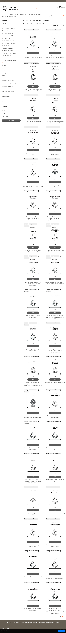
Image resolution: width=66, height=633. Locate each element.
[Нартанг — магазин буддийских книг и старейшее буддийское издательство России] (11, 7)
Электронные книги (6, 55)
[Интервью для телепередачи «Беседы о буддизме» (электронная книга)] (55, 365)
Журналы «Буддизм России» (8, 30)
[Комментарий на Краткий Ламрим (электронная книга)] (55, 136)
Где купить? (9, 622)
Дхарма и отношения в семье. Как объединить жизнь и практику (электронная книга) (33, 284)
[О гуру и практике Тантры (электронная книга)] (33, 496)
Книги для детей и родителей (9, 43)
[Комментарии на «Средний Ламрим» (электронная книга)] (55, 104)
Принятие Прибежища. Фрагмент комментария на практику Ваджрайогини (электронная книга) (55, 218)
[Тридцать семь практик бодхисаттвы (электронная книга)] (33, 72)
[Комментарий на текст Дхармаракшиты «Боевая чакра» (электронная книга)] (55, 559)
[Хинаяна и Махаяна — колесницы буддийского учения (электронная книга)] (33, 168)
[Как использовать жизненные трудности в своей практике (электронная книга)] (55, 265)
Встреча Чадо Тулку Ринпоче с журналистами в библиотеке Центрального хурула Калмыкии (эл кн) (33, 384)
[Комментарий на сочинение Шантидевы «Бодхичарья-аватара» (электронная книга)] (55, 38)
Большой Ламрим (6, 96)
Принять (61, 630)
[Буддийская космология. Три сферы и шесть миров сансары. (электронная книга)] (33, 38)
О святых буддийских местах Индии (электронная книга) (33, 448)
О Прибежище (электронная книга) (33, 121)
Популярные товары (7, 25)
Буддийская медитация (7, 50)
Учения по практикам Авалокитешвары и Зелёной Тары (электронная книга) (33, 416)
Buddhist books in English (8, 91)
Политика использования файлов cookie (41, 625)
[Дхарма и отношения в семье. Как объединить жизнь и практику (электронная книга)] (33, 265)
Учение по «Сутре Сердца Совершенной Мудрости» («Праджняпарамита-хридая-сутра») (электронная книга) (55, 611)
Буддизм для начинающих (8, 40)
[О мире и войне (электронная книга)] (33, 559)
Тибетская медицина (7, 78)
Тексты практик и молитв (8, 80)
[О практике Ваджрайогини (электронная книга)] (55, 168)
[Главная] (23, 20)
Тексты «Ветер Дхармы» (8, 62)
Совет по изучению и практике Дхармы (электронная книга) (33, 545)
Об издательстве (25, 14)
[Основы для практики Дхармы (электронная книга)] (33, 298)
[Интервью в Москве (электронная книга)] (55, 496)
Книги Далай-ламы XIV (7, 35)
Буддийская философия (7, 48)
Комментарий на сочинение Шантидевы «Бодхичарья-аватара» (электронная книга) (55, 57)
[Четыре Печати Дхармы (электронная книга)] (55, 462)
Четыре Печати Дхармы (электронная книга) (55, 480)
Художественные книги (7, 86)
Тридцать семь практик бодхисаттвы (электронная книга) (33, 90)
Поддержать (16, 622)
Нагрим (3, 98)
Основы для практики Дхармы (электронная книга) (33, 316)
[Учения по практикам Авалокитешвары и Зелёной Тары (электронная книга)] (33, 398)
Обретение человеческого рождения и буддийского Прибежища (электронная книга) (55, 317)
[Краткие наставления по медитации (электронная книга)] (55, 528)
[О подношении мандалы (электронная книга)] (55, 430)
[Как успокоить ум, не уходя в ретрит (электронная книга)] (33, 332)
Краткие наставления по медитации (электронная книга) (55, 545)
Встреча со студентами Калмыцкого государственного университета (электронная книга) (33, 481)
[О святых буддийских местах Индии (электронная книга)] (33, 430)
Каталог (4, 14)
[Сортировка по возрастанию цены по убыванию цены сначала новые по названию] (58, 26)
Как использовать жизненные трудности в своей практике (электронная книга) (55, 283)
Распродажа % (5, 89)
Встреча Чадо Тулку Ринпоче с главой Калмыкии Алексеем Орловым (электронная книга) (55, 350)
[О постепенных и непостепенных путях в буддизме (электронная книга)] (55, 233)
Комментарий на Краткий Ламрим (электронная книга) (55, 154)
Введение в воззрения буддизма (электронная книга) (55, 90)
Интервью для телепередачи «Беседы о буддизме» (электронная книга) (55, 383)
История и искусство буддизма (9, 53)
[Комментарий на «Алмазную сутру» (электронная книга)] (33, 591)
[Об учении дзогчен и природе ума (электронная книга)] (33, 233)
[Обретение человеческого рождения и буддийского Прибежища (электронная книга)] (55, 298)
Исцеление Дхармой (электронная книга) (33, 154)
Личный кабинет (12, 16)
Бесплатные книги (30, 20)
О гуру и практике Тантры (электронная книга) (33, 514)
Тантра (3, 70)
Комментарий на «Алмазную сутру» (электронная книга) (33, 609)
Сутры (3, 68)
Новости (40, 14)
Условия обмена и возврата (32, 622)
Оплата (16, 14)
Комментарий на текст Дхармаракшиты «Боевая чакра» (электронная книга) (55, 577)
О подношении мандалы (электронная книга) (55, 448)
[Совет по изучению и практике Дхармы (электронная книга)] (33, 528)
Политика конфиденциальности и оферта (49, 622)
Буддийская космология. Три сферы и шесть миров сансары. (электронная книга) (33, 57)
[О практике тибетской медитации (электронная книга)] (55, 398)
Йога (3, 101)
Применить (11, 120)
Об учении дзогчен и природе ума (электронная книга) (33, 251)
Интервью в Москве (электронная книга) (55, 513)
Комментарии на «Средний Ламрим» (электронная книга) (55, 122)
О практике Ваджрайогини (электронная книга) (55, 185)
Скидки (4, 16)
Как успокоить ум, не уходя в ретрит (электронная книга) (33, 349)
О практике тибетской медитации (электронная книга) (55, 416)
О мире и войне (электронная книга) (33, 576)
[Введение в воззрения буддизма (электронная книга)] (55, 72)
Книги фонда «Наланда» (8, 33)
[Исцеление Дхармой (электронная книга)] (33, 136)
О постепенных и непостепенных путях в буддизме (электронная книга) (55, 251)
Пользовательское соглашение (22, 625)
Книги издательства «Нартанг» (9, 28)
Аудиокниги (4, 65)
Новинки (4, 23)
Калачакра (4, 93)
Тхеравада (4, 75)
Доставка (10, 14)
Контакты (34, 14)
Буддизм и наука (6, 45)
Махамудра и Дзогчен (7, 73)
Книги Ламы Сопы (6, 38)
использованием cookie (30, 630)
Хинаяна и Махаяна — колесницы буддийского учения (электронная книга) (33, 185)
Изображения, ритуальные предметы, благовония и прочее (11, 83)
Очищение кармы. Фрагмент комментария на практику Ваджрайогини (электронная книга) (33, 218)
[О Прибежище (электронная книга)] (33, 104)
